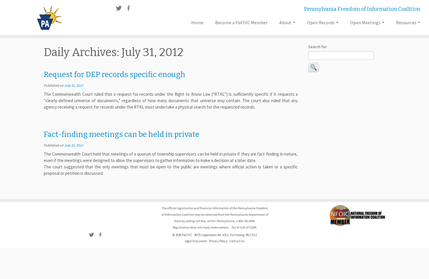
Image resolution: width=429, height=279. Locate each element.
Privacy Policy (218, 241)
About (285, 22)
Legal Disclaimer (196, 241)
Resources (406, 22)
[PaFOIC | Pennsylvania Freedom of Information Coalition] (49, 17)
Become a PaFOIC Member (241, 22)
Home (197, 22)
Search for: (317, 46)
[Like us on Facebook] (130, 9)
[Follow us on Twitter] (120, 9)
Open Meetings (365, 22)
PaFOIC (187, 235)
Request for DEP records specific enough (114, 74)
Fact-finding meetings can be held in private (121, 134)
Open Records (321, 22)
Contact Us (236, 241)
